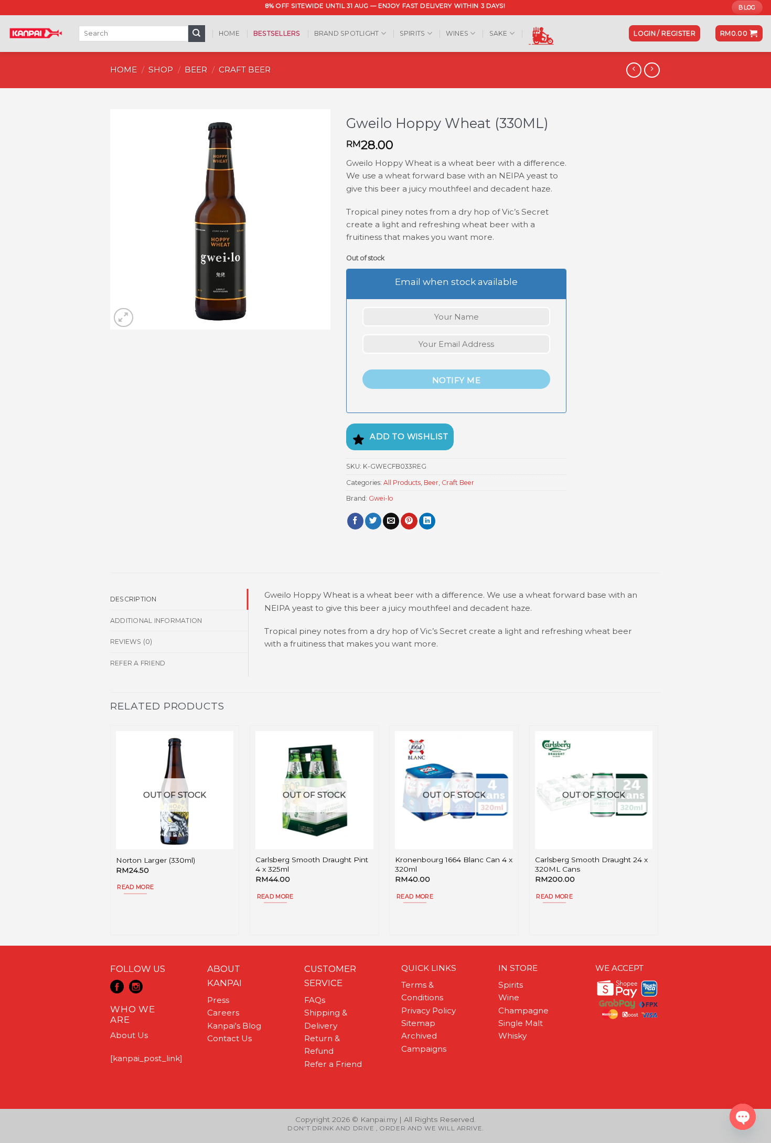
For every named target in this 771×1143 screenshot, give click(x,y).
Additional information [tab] (156, 621)
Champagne (523, 1010)
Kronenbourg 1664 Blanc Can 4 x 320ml (453, 864)
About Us (129, 1035)
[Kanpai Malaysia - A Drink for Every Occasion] (35, 33)
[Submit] (196, 33)
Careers (223, 1013)
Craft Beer (245, 70)
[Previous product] (651, 70)
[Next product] (633, 70)
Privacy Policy (428, 1010)
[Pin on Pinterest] (409, 521)
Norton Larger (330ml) (155, 860)
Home (229, 33)
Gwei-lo (381, 498)
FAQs (314, 1000)
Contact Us (229, 1038)
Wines (457, 33)
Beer (196, 70)
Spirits (412, 33)
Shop (160, 70)
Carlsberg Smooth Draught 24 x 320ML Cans (591, 864)
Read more (135, 887)
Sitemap (418, 1023)
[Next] (658, 834)
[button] (664, 33)
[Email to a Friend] (391, 521)
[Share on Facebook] (355, 521)
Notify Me (456, 380)
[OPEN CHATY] (743, 1117)
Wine (508, 997)
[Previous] (111, 834)
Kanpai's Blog (234, 1026)
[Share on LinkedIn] (427, 521)
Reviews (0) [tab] (131, 641)
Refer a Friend (333, 1064)
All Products (402, 482)
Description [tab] (133, 599)
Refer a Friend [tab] (137, 663)
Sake (498, 33)
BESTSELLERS (277, 33)
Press (218, 1000)
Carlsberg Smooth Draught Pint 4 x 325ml (311, 864)
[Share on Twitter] (373, 521)
